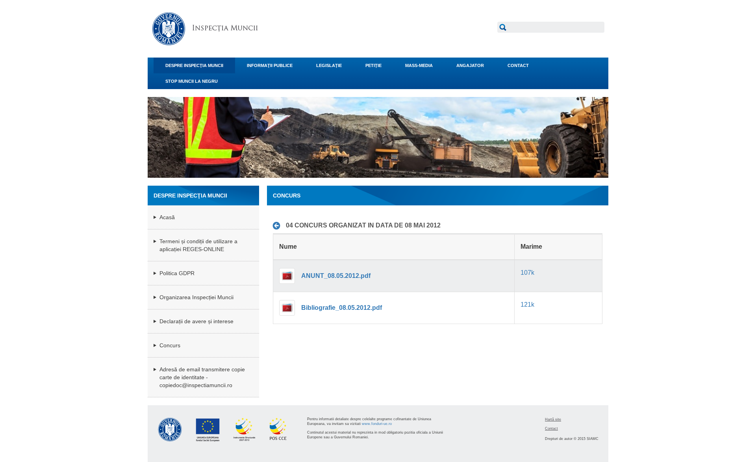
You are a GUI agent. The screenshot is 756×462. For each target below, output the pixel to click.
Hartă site (553, 419)
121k (527, 304)
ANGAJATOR (470, 65)
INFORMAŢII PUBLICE (270, 65)
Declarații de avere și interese (196, 321)
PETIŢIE (373, 65)
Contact (551, 428)
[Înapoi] (278, 225)
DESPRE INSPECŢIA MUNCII (194, 65)
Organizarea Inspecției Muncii (196, 297)
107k (527, 272)
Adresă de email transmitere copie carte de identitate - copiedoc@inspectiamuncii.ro (202, 377)
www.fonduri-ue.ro (377, 424)
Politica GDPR (177, 273)
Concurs (169, 345)
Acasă (167, 217)
